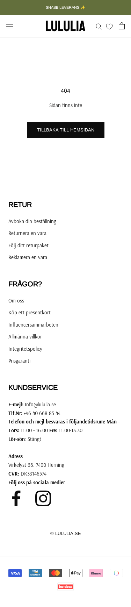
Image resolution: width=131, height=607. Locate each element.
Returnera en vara (27, 233)
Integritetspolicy (25, 348)
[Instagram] (43, 498)
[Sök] (99, 26)
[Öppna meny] (9, 26)
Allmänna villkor (25, 336)
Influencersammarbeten (33, 324)
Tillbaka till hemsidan (65, 130)
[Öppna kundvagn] (122, 25)
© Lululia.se (65, 533)
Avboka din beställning (32, 221)
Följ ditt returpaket (28, 245)
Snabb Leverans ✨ (65, 7)
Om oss (16, 300)
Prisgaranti (19, 360)
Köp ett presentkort (29, 312)
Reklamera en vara (27, 257)
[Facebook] (16, 498)
